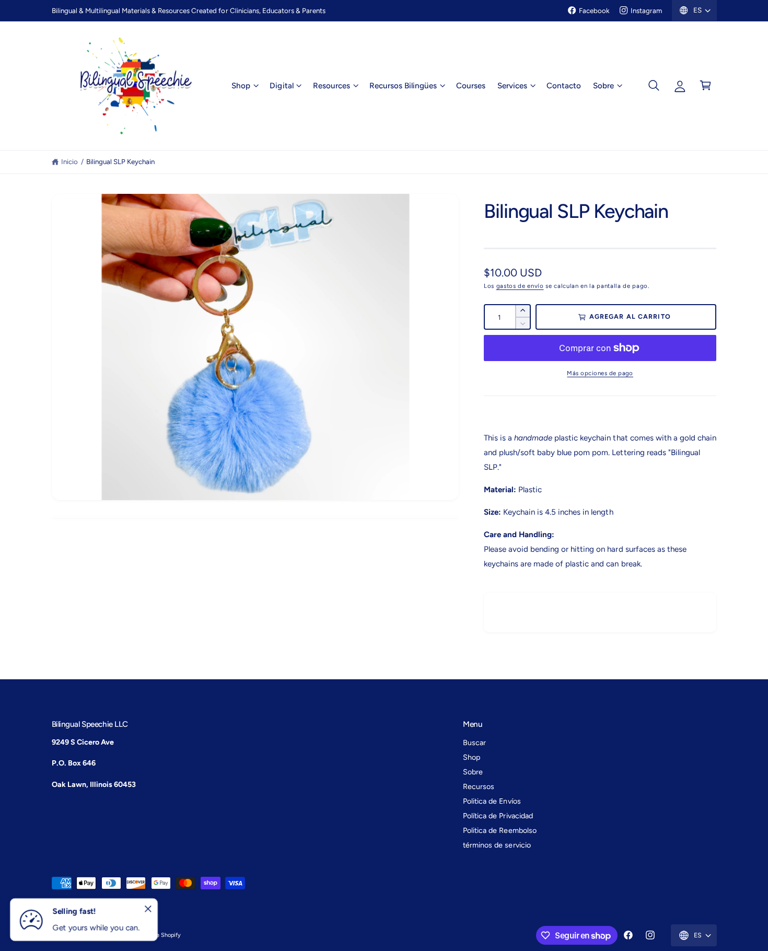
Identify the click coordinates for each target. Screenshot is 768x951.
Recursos (478, 786)
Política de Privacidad (497, 815)
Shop (240, 85)
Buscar (474, 742)
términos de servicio (496, 845)
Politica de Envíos (491, 801)
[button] (245, 85)
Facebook (594, 10)
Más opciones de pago (600, 373)
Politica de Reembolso (499, 830)
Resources (331, 85)
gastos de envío (520, 285)
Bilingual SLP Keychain (120, 161)
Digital (281, 85)
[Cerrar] (148, 909)
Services (512, 85)
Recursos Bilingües (403, 85)
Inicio (69, 161)
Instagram (646, 10)
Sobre (603, 85)
